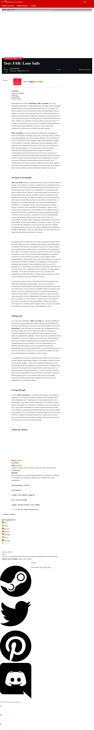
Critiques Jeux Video (11, 58)
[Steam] (15, 597)
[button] (3, 2)
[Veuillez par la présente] (14, 2)
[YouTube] (6, 554)
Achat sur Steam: (16, 99)
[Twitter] (15, 629)
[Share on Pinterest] (66, 69)
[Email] (68, 69)
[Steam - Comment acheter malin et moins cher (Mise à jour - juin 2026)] (4, 726)
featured (28, 509)
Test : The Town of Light (19, 500)
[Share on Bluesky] (6, 517)
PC (20, 58)
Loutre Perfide (14, 68)
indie (31, 509)
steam (36, 509)
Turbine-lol (14, 95)
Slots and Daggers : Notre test (20, 485)
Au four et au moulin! (17, 93)
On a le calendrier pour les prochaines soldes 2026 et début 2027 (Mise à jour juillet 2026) (37, 708)
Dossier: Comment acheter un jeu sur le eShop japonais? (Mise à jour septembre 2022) (36, 717)
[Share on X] (63, 69)
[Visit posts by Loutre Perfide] (6, 69)
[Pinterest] (15, 662)
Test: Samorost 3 (16, 490)
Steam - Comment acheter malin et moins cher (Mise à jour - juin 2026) (31, 726)
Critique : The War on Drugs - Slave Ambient (25, 505)
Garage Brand (15, 97)
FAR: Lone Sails (21, 509)
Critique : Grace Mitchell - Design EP (23, 495)
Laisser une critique (25, 559)
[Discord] (15, 698)
